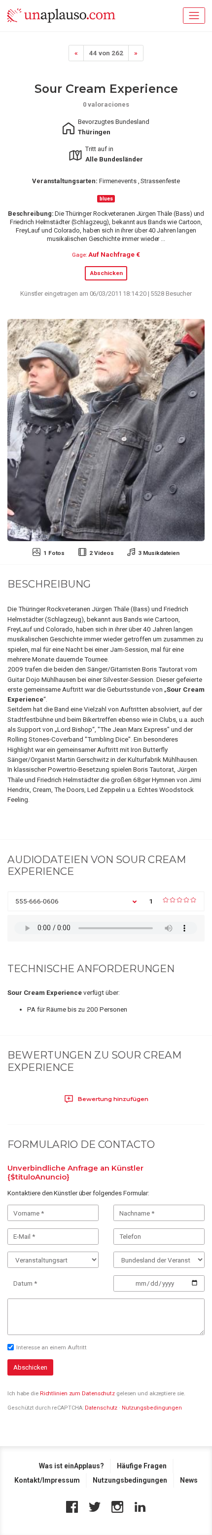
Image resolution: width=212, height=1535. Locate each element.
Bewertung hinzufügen (112, 1099)
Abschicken (106, 273)
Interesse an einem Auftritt (51, 1347)
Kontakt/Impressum (47, 1480)
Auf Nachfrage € (114, 254)
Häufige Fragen (142, 1466)
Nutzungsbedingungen (152, 1408)
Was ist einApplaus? (71, 1466)
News (189, 1480)
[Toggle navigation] (194, 15)
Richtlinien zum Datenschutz (77, 1393)
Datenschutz (101, 1408)
